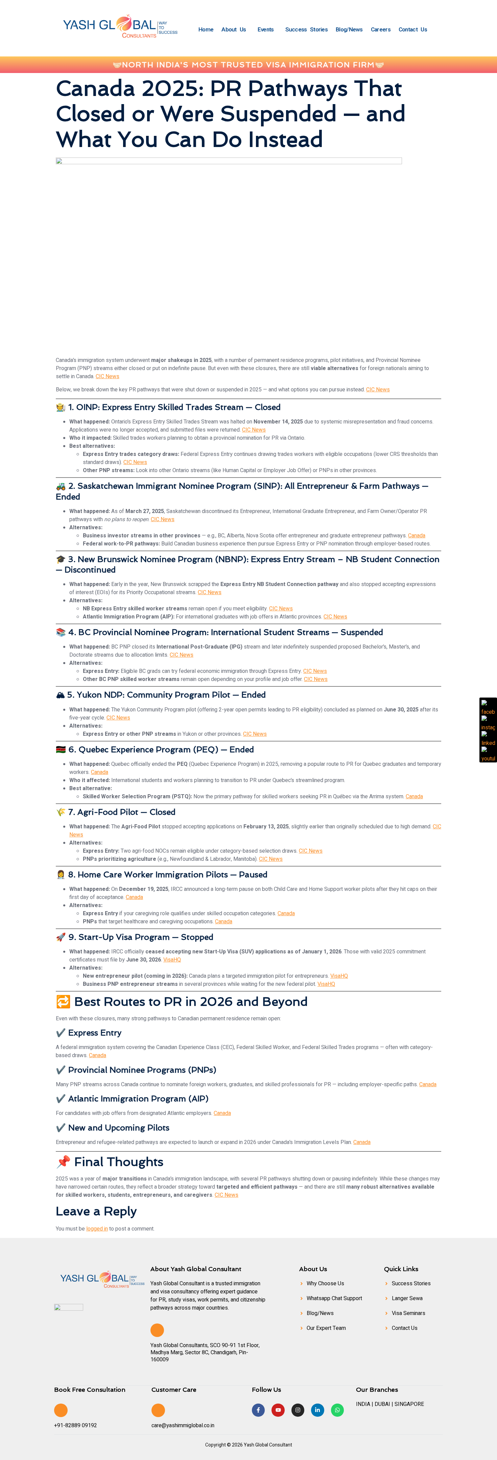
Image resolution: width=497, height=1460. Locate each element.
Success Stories (306, 29)
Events (266, 29)
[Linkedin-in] (317, 1410)
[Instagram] (297, 1410)
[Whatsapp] (337, 1410)
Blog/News (349, 29)
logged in (97, 1229)
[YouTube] (488, 753)
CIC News (107, 376)
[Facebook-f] (258, 1410)
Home (205, 29)
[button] (235, 29)
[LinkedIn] (488, 738)
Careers (380, 29)
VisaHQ (172, 960)
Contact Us (413, 29)
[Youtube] (277, 1410)
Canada (416, 536)
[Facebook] (488, 706)
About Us (233, 29)
